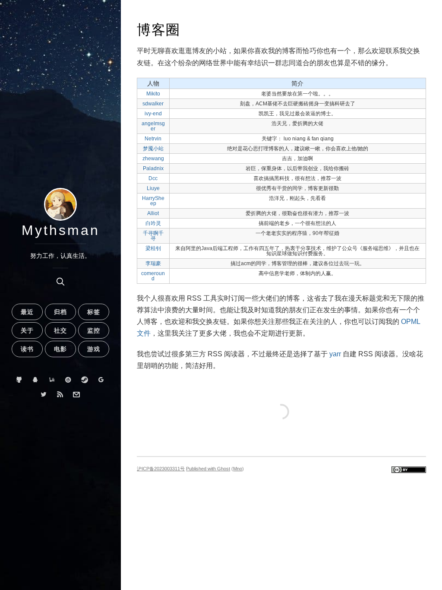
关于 (27, 330)
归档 (60, 311)
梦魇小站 (153, 149)
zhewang (153, 158)
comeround (153, 276)
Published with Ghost (208, 468)
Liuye (153, 188)
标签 (93, 311)
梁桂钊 (153, 248)
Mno (237, 468)
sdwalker (153, 104)
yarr (336, 354)
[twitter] (44, 394)
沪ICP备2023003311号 (161, 468)
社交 (60, 330)
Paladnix (153, 168)
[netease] (68, 380)
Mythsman (61, 230)
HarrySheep (153, 200)
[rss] (60, 394)
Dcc (153, 178)
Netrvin (153, 139)
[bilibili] (52, 380)
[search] (60, 282)
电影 (60, 349)
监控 (93, 330)
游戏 (93, 349)
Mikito (153, 94)
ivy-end (153, 114)
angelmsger (153, 126)
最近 (27, 311)
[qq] (35, 380)
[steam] (85, 380)
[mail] (76, 394)
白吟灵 (153, 223)
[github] (19, 380)
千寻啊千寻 (153, 235)
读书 (27, 349)
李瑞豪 (153, 263)
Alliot (153, 213)
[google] (101, 380)
